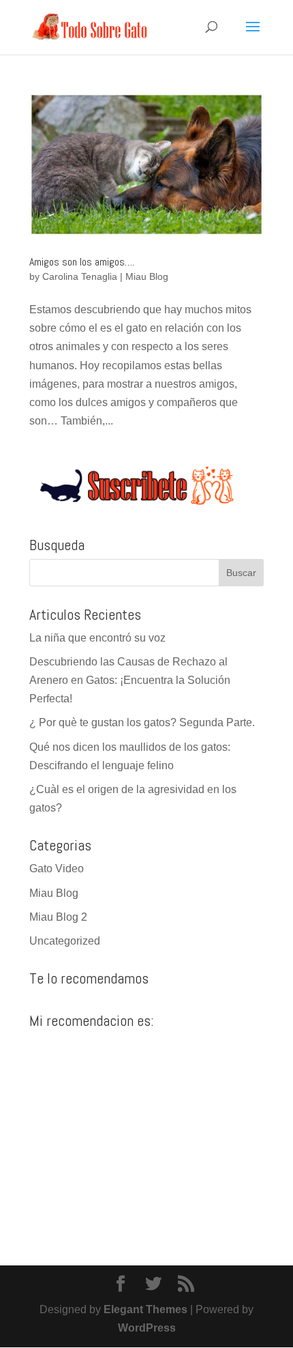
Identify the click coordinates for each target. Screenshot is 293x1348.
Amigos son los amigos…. (81, 262)
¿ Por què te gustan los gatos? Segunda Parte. (142, 722)
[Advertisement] (146, 1130)
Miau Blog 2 (58, 917)
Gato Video (56, 868)
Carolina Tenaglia (79, 276)
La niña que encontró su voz (97, 638)
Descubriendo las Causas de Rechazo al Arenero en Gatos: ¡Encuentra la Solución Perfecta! (129, 680)
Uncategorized (64, 941)
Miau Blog (146, 276)
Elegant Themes (145, 1309)
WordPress (147, 1328)
